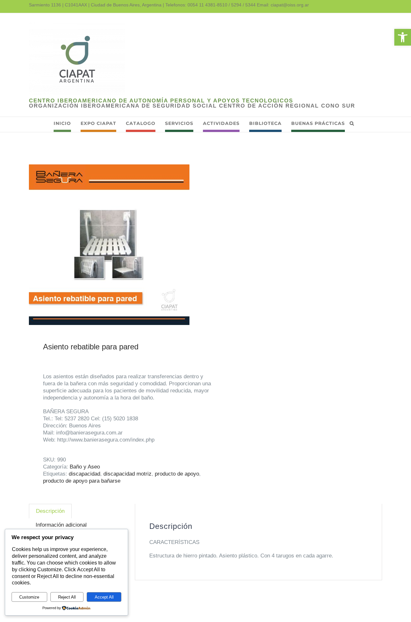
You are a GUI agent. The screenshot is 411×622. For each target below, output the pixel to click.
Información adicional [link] (61, 525)
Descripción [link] (50, 511)
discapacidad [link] (84, 474)
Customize (29, 597)
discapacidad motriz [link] (127, 474)
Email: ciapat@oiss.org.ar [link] (283, 4)
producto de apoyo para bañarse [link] (81, 481)
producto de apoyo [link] (177, 474)
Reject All (67, 597)
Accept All (104, 597)
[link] (402, 37)
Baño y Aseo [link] (85, 467)
